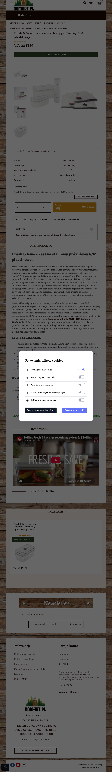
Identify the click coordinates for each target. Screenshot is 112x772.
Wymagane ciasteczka (41, 370)
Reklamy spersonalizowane (44, 400)
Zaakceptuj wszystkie (74, 410)
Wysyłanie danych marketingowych (48, 393)
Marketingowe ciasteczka (43, 377)
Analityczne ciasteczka (42, 385)
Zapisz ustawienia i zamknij (40, 410)
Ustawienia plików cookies (44, 361)
